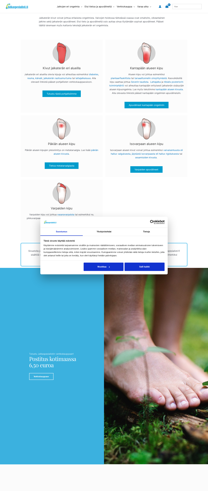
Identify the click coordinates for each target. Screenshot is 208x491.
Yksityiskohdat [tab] (104, 231)
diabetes (93, 74)
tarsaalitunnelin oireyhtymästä (151, 78)
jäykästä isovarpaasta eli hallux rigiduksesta (155, 153)
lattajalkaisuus (83, 78)
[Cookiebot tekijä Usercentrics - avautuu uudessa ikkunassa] (152, 222)
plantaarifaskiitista (120, 78)
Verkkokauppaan (41, 376)
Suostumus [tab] (61, 231)
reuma (30, 78)
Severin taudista (139, 81)
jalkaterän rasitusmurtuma (57, 78)
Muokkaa (101, 266)
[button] (81, 6)
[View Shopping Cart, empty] (167, 6)
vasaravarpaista (65, 214)
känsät (38, 78)
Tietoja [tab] (146, 231)
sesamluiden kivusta (146, 157)
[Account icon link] (160, 6)
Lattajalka (155, 81)
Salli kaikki (144, 266)
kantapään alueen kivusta (169, 89)
